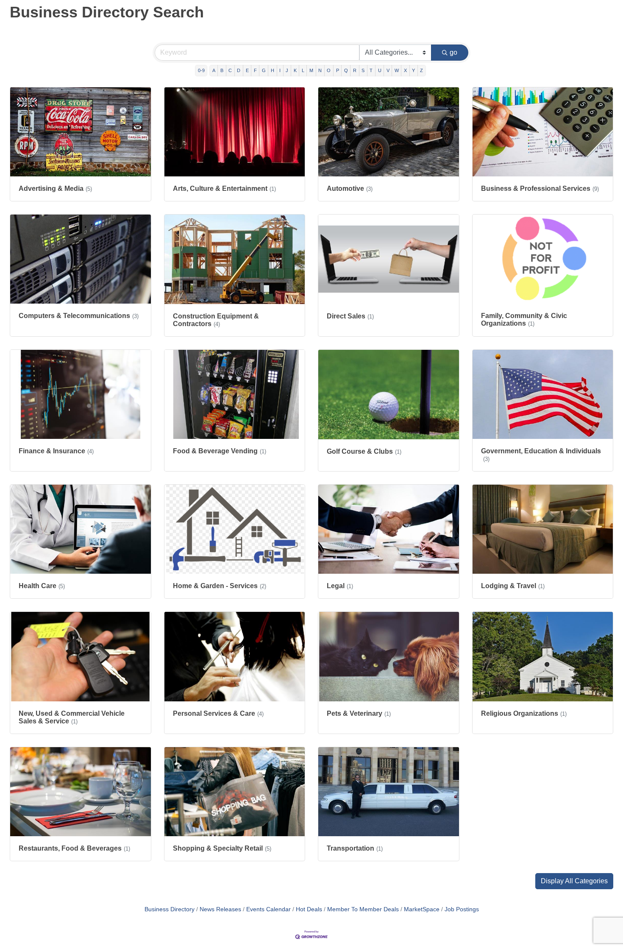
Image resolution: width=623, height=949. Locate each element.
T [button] (371, 70)
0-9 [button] (201, 70)
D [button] (238, 70)
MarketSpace (421, 909)
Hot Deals (309, 909)
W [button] (397, 70)
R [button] (354, 70)
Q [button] (346, 70)
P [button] (337, 70)
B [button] (221, 70)
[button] (574, 881)
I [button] (280, 70)
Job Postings (462, 909)
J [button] (287, 70)
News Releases (220, 909)
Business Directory (170, 909)
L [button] (303, 70)
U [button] (379, 70)
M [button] (311, 70)
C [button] (230, 70)
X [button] (405, 70)
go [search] (453, 52)
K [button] (295, 70)
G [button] (264, 70)
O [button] (329, 70)
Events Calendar (268, 909)
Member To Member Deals (363, 909)
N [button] (320, 70)
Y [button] (413, 70)
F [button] (255, 70)
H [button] (272, 70)
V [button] (388, 70)
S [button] (363, 70)
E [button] (247, 70)
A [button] (213, 70)
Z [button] (421, 70)
